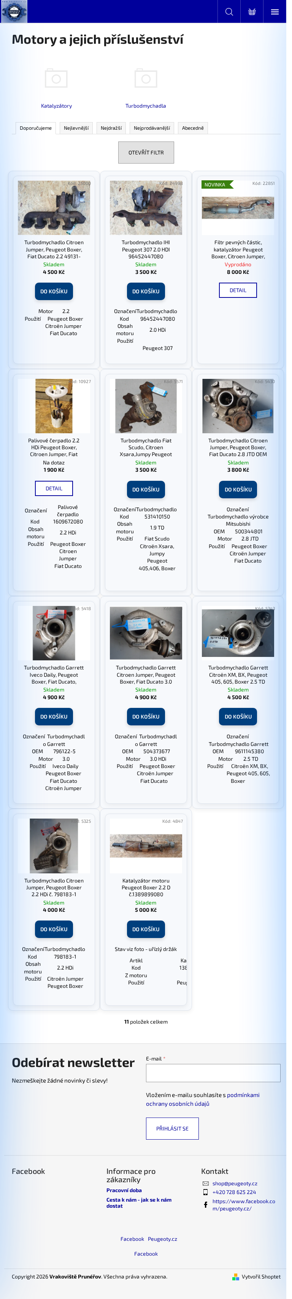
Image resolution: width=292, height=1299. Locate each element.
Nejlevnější (76, 128)
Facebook (132, 1238)
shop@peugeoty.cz (235, 1183)
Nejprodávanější (152, 128)
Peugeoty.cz (162, 1238)
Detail (238, 290)
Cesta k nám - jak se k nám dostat (138, 1202)
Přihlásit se (172, 1128)
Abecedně (193, 128)
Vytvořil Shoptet (261, 1276)
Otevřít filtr (146, 152)
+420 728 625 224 (234, 1192)
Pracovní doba (124, 1190)
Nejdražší (111, 128)
